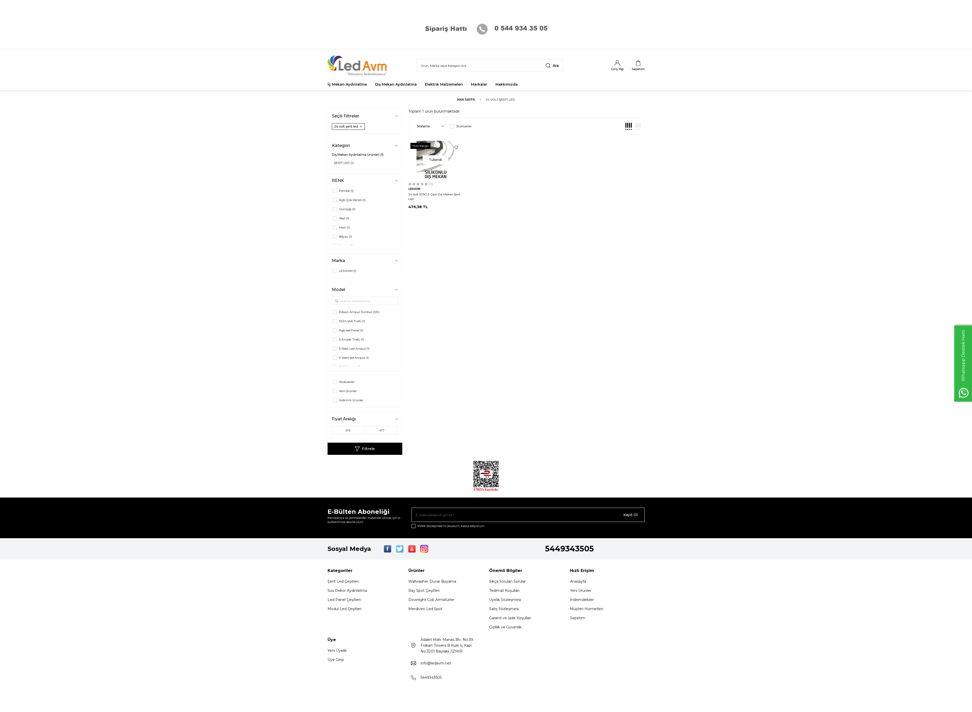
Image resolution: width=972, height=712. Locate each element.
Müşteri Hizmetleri (586, 609)
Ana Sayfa (466, 99)
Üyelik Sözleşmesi (505, 599)
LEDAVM (414, 189)
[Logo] (358, 65)
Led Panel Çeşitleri (344, 599)
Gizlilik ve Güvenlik (505, 627)
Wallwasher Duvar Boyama (432, 581)
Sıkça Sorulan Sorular (507, 581)
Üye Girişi (336, 659)
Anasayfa (578, 581)
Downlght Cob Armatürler (431, 599)
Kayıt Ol (630, 515)
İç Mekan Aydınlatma (347, 84)
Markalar (479, 84)
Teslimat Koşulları (504, 590)
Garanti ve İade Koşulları (510, 618)
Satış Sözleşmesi (504, 609)
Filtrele (368, 448)
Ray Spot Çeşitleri (424, 590)
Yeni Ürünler (580, 590)
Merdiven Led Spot (425, 609)
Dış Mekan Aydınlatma (396, 84)
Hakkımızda (507, 84)
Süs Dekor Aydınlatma (347, 590)
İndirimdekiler (582, 599)
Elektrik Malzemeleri (444, 84)
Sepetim (577, 618)
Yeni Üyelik (337, 650)
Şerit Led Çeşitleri (343, 581)
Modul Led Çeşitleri (345, 609)
